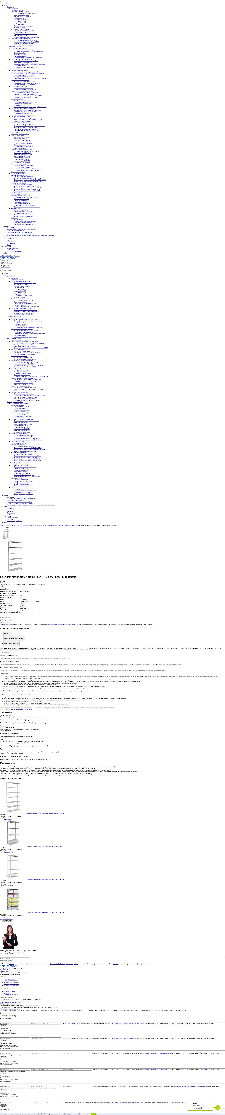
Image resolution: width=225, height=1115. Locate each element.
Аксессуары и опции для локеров (24, 62)
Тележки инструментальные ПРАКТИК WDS (27, 178)
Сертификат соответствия (24, 709)
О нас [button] (5, 237)
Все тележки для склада (21, 210)
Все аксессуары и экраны (21, 137)
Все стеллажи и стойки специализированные (27, 110)
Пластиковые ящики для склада (23, 45)
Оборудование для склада (11, 985)
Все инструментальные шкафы (23, 165)
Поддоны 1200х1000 (20, 21)
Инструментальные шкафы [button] (19, 164)
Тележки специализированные (23, 216)
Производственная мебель (11, 984)
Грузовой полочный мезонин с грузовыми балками (29, 126)
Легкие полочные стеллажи (33, 525)
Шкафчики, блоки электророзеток (24, 146)
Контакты (10, 241)
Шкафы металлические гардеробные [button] (22, 59)
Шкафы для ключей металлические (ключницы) (28, 57)
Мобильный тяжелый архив (22, 121)
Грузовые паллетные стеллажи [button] (20, 80)
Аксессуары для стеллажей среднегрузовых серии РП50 (31, 78)
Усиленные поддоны (20, 27)
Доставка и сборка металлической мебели (19, 232)
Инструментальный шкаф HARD (24, 167)
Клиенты (9, 240)
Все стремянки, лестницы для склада (25, 197)
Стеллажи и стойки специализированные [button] (23, 108)
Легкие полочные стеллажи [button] (19, 86)
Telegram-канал (9, 1002)
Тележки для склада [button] (16, 208)
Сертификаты (11, 243)
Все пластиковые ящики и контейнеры (25, 40)
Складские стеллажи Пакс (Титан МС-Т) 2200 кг (28, 96)
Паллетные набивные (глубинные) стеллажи (27, 83)
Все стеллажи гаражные (21, 100)
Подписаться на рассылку (31, 1005)
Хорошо (94, 1114)
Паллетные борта (19, 18)
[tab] (8, 633)
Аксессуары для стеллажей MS (23, 75)
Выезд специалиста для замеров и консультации (21, 229)
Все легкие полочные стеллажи (23, 88)
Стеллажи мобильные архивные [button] (20, 116)
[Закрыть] (0, 1012)
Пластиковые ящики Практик (23, 143)
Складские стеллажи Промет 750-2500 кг (26, 97)
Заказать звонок (6, 270)
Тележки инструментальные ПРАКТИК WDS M (28, 181)
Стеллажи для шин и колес (22, 105)
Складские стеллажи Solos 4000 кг (24, 94)
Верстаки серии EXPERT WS (23, 154)
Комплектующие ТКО (20, 35)
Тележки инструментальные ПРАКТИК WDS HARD (30, 180)
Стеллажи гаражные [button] (17, 99)
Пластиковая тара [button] (12, 8)
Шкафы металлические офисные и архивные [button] (24, 50)
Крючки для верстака (20, 138)
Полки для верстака (20, 145)
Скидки (6, 3)
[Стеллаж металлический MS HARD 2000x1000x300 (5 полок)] (13, 879)
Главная (2, 525)
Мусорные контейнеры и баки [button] (20, 29)
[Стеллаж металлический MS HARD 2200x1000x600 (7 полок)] (13, 912)
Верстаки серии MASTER (22, 157)
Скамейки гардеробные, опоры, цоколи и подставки (30, 64)
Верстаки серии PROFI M (22, 159)
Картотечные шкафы (20, 56)
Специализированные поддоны (23, 26)
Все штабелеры (18, 219)
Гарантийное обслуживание (15, 230)
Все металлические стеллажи (19, 70)
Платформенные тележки (21, 213)
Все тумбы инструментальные (23, 184)
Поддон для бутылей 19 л (21, 19)
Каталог (7, 525)
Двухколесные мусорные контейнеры (25, 34)
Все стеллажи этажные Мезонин (24, 124)
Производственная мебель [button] (15, 132)
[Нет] (97, 1114)
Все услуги (10, 227)
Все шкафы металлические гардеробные (26, 61)
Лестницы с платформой (21, 199)
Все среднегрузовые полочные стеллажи (26, 92)
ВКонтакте (17, 1002)
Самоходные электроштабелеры (23, 224)
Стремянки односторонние (22, 203)
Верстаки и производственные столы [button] (22, 149)
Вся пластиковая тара (17, 10)
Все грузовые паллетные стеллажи (24, 81)
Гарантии (10, 249)
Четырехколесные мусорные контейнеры (26, 37)
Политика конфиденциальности (9, 1009)
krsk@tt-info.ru (15, 256)
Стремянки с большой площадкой (24, 205)
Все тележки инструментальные (23, 176)
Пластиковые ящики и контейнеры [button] (21, 38)
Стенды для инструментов (18, 173)
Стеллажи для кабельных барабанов (25, 111)
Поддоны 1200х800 (20, 23)
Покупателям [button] (8, 246)
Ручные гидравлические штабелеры (25, 221)
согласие (11, 624)
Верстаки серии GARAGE (22, 156)
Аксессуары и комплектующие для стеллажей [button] (24, 72)
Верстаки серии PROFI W (22, 161)
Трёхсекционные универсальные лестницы (27, 207)
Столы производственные (22, 162)
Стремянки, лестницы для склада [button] (20, 195)
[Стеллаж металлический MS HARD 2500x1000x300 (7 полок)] (13, 813)
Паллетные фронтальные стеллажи (24, 84)
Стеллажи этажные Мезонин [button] (19, 122)
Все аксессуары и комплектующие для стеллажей (29, 73)
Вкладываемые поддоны (21, 15)
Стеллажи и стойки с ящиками (23, 113)
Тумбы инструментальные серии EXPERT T (27, 186)
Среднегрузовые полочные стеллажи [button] (22, 91)
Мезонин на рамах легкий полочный (25, 129)
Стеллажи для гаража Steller (22, 103)
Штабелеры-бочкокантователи (23, 222)
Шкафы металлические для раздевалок (25, 67)
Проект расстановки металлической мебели (20, 234)
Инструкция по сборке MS (8, 709)
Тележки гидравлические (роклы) (24, 215)
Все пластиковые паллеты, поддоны (25, 13)
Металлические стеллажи (17, 525)
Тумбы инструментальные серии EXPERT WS (28, 188)
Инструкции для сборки (14, 251)
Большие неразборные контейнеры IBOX (26, 42)
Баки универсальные (20, 32)
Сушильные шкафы (20, 65)
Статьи (9, 245)
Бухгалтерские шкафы (20, 54)
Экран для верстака (20, 148)
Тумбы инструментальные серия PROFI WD (27, 191)
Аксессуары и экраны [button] (17, 135)
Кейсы (5, 253)
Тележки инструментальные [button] (19, 175)
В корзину (3, 588)
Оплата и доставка (12, 248)
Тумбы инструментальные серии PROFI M (27, 189)
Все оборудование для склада (19, 194)
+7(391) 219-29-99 (5, 256)
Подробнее (3, 819)
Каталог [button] (6, 5)
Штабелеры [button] (14, 218)
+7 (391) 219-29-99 (6, 264)
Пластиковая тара (9, 979)
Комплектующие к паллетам (22, 16)
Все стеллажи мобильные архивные (25, 118)
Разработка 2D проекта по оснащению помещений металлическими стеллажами (31, 235)
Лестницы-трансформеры (21, 200)
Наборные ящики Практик (22, 140)
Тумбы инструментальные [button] (18, 183)
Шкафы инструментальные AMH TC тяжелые (28, 170)
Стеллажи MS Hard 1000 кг (71, 525)
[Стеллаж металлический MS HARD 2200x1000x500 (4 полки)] (13, 846)
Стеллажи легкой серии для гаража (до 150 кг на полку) (31, 107)
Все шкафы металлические (19, 48)
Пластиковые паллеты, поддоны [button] (20, 11)
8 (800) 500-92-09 (5, 970)
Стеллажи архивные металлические (25, 89)
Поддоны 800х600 (19, 24)
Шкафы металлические (10, 980)
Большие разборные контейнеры (24, 43)
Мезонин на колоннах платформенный (25, 127)
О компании (10, 238)
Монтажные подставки (21, 202)
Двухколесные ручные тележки (23, 211)
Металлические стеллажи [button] (14, 69)
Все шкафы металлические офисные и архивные (28, 51)
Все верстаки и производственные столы (26, 151)
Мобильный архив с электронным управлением (28, 119)
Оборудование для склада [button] (14, 192)
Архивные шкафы (19, 53)
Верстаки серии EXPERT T (22, 153)
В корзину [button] (10, 819)
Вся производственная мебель (20, 134)
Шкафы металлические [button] (14, 46)
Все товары (10, 7)
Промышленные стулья (18, 172)
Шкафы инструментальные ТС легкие (25, 168)
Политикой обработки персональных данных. (64, 624)
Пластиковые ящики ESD (21, 142)
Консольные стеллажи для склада (24, 115)
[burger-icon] (0, 270)
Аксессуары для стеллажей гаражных (25, 76)
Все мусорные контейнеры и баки (24, 30)
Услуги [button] (6, 226)
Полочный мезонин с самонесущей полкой (27, 130)
